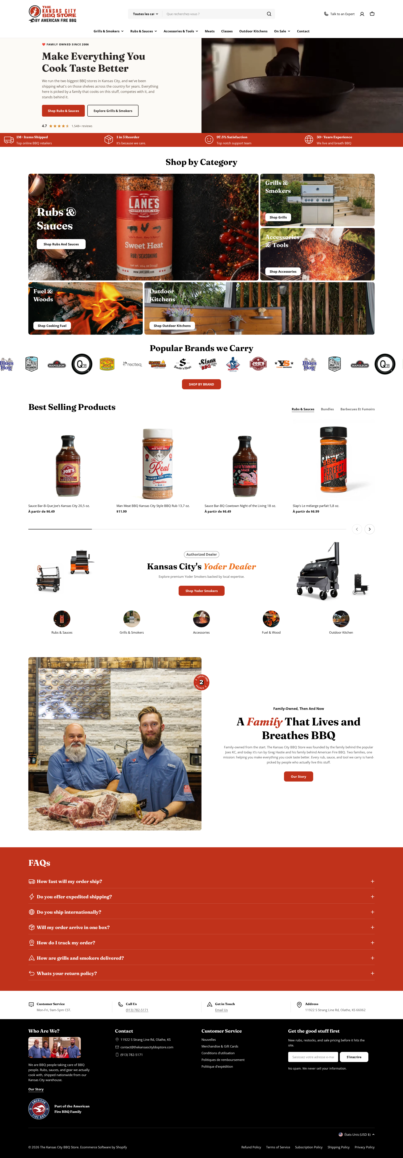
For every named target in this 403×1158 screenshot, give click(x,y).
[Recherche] (269, 13)
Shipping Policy (339, 1147)
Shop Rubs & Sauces (63, 111)
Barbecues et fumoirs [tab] (357, 409)
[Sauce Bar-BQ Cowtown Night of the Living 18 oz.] (246, 460)
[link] (341, 623)
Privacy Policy (365, 1147)
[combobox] (201, 14)
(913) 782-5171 (137, 1010)
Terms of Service (278, 1147)
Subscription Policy (309, 1147)
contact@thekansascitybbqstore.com (146, 1047)
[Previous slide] (357, 529)
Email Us (221, 1010)
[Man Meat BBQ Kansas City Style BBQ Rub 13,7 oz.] (157, 460)
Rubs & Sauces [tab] (303, 409)
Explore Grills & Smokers (113, 111)
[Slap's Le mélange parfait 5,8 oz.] (334, 460)
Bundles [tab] (327, 409)
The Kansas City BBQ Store (59, 1147)
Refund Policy (251, 1147)
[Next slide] (370, 529)
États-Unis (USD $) (357, 1134)
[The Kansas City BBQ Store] (23, 364)
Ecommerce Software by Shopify (103, 1147)
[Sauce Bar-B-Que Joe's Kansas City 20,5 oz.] (69, 460)
